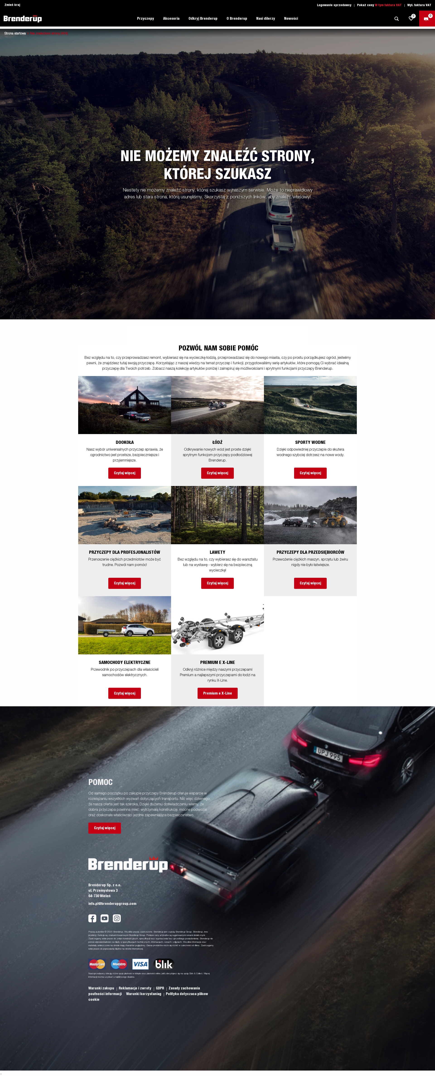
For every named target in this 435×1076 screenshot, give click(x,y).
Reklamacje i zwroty (135, 988)
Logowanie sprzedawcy (334, 5)
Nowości (291, 18)
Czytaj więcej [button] (104, 828)
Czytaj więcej (124, 473)
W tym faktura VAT (388, 5)
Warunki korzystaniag (144, 994)
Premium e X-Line (217, 693)
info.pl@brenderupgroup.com (112, 904)
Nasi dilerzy (265, 18)
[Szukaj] (396, 18)
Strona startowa (15, 33)
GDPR (160, 988)
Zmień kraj (12, 5)
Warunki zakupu (101, 988)
